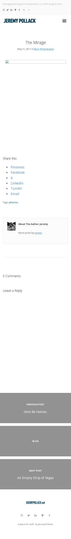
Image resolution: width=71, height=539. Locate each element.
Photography (47, 49)
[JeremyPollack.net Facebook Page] (19, 9)
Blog (36, 49)
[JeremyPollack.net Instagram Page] (4, 9)
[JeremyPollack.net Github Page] (15, 9)
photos (13, 202)
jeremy (38, 232)
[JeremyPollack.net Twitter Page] (8, 9)
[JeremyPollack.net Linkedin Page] (11, 9)
